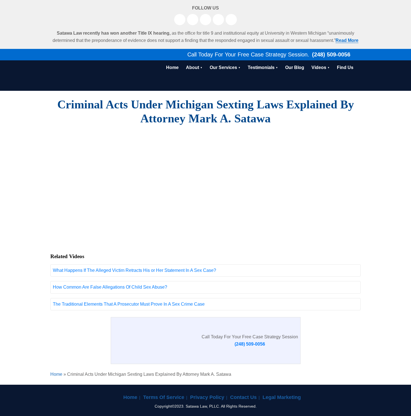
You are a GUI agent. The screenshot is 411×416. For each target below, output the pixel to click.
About (192, 67)
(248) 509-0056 (330, 54)
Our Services (223, 67)
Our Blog (294, 67)
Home (172, 67)
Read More (347, 40)
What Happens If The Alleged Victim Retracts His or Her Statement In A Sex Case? (134, 270)
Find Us (345, 67)
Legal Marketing (282, 397)
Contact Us (243, 397)
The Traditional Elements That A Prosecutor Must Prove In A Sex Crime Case (129, 304)
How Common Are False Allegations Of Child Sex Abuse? (110, 287)
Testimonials (261, 67)
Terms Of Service (163, 397)
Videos (318, 67)
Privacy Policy (207, 397)
